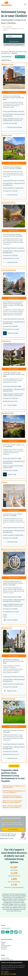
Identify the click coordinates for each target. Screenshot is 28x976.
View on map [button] (20, 56)
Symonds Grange (8, 699)
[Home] (6, 3)
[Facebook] (3, 932)
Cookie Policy (12, 969)
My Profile (4, 947)
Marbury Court (8, 64)
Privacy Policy (5, 958)
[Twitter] (16, 932)
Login (2, 944)
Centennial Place (8, 203)
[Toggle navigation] (25, 4)
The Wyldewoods (9, 270)
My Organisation (6, 945)
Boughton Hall (8, 413)
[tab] (14, 41)
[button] (7, 56)
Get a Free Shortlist (13, 829)
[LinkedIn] (12, 932)
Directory (4, 949)
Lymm (4, 482)
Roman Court (7, 135)
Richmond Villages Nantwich (14, 550)
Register (3, 942)
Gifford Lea (6, 341)
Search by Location (14, 41)
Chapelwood (7, 628)
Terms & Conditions (7, 960)
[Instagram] (20, 932)
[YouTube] (7, 932)
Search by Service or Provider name (14, 44)
